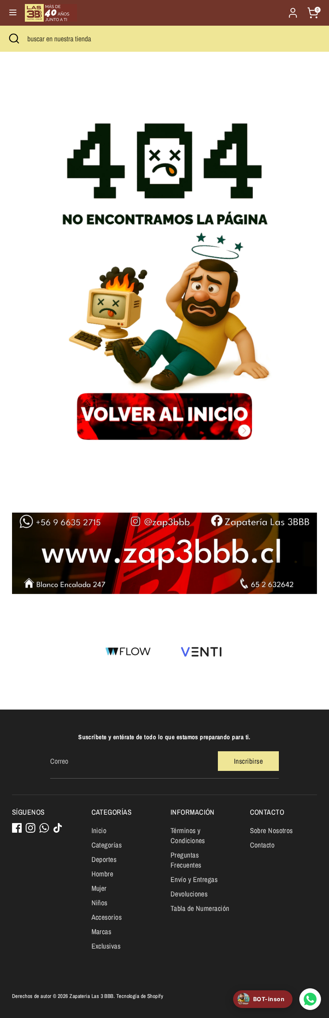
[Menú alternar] (13, 12)
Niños (99, 903)
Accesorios (106, 917)
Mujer (99, 888)
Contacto (262, 845)
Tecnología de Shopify (139, 996)
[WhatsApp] (44, 828)
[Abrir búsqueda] (13, 39)
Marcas (101, 932)
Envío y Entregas (194, 879)
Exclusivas (106, 946)
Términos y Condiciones (188, 835)
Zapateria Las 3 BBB (91, 996)
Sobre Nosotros (271, 830)
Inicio (99, 830)
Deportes (104, 859)
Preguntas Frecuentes (186, 860)
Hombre (102, 874)
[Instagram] (30, 828)
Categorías (106, 845)
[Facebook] (17, 828)
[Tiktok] (58, 828)
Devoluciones (189, 894)
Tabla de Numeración (200, 908)
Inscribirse (248, 761)
